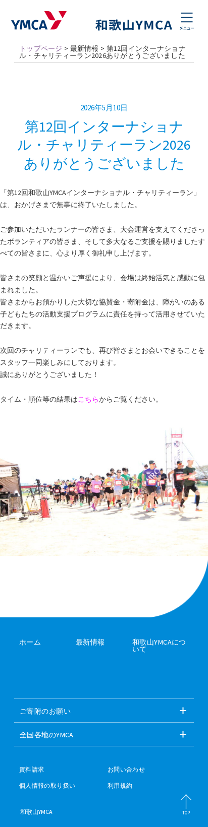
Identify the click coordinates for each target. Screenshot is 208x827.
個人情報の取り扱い (47, 786)
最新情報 (90, 642)
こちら (88, 399)
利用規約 (120, 786)
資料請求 (31, 770)
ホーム (30, 642)
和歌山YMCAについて (159, 646)
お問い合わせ (126, 770)
